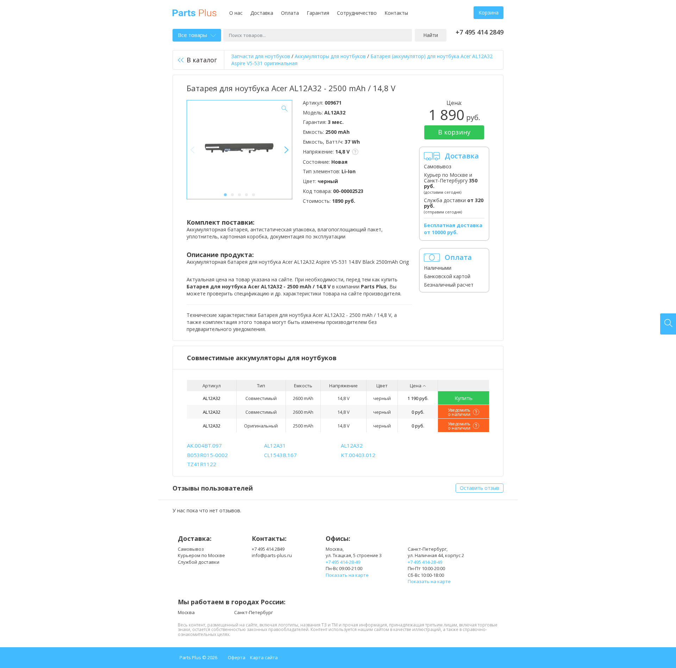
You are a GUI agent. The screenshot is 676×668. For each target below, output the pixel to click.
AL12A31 (275, 445)
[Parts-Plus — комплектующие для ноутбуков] (195, 12)
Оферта (236, 657)
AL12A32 (211, 398)
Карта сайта (264, 657)
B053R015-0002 (207, 454)
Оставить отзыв (479, 488)
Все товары (192, 34)
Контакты (396, 13)
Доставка (261, 13)
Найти (430, 35)
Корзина (488, 12)
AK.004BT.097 (204, 445)
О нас (236, 13)
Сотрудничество (357, 13)
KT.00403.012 (358, 454)
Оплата (290, 13)
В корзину (454, 132)
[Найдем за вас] (668, 324)
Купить (463, 397)
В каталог (202, 60)
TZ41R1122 (201, 464)
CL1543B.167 (280, 454)
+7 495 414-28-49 (343, 562)
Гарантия (318, 13)
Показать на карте (347, 575)
